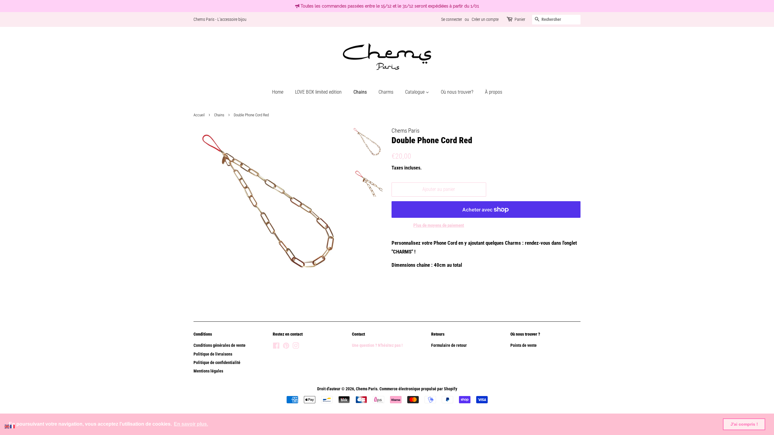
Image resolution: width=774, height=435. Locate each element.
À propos (493, 92)
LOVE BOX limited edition (318, 92)
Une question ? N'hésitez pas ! (378, 345)
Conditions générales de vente (220, 345)
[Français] (12, 426)
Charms (386, 92)
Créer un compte (485, 19)
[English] (7, 426)
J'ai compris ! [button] (744, 424)
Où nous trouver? (457, 92)
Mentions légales (208, 371)
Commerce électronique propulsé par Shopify (418, 389)
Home (277, 92)
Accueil (199, 115)
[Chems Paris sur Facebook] (276, 347)
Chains (360, 92)
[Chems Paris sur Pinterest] (286, 347)
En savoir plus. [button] (191, 424)
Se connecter (451, 19)
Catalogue (415, 92)
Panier (520, 19)
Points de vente (523, 345)
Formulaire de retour (449, 345)
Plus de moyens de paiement (438, 225)
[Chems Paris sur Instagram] (295, 347)
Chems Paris (366, 389)
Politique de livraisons (213, 354)
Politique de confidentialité (217, 362)
